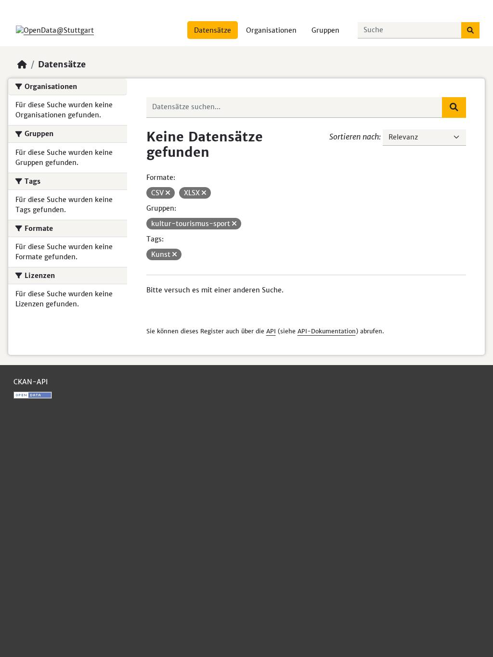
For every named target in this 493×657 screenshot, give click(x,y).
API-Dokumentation (327, 331)
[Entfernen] (168, 193)
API (271, 331)
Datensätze (212, 30)
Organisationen (271, 30)
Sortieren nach (354, 136)
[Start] (22, 64)
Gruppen (325, 30)
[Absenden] (470, 30)
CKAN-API (30, 382)
